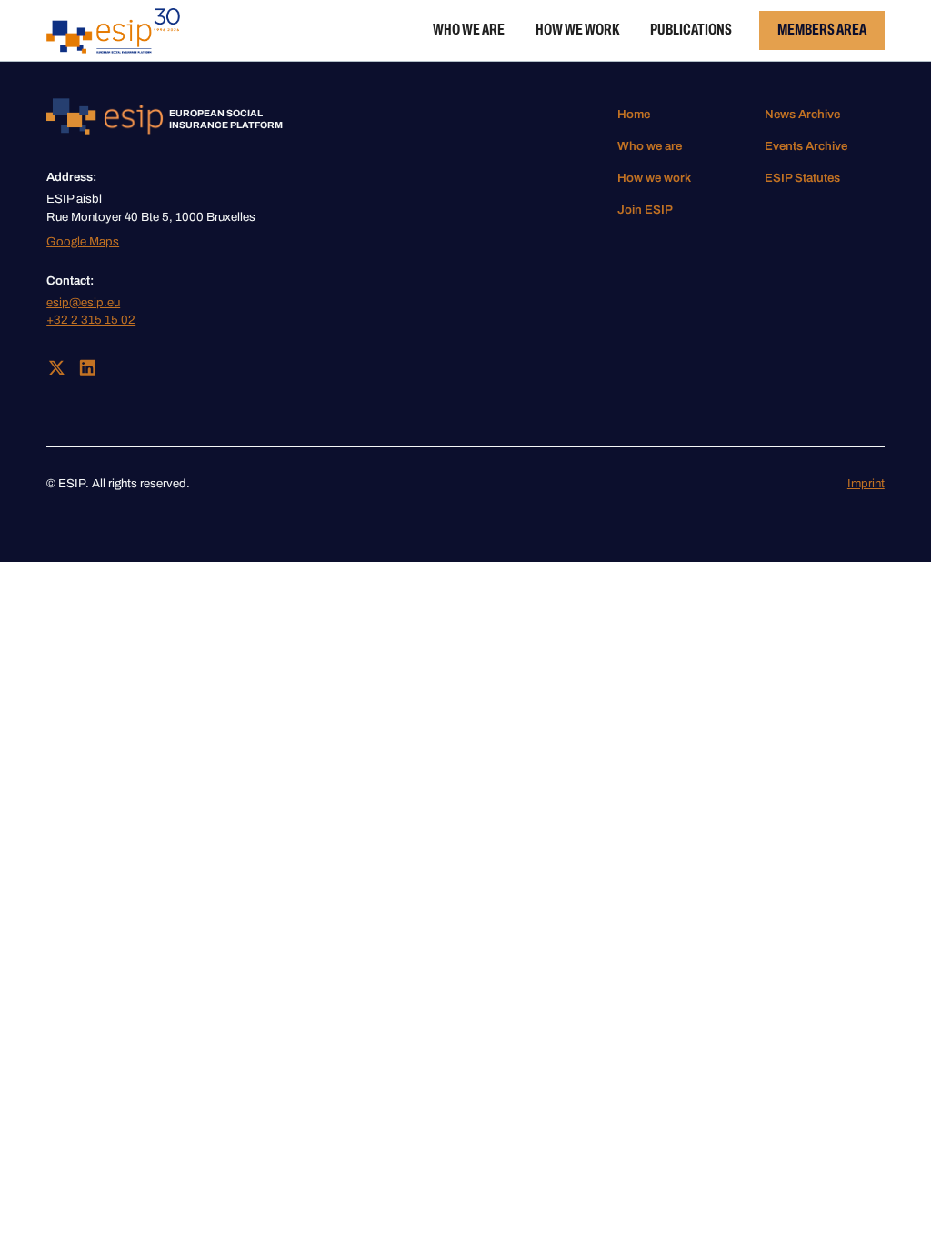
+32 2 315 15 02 (90, 319)
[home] (113, 31)
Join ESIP (645, 209)
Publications (691, 29)
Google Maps (82, 241)
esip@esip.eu (83, 302)
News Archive (802, 114)
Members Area (821, 29)
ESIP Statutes (802, 178)
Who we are (469, 29)
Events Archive (806, 146)
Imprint (866, 483)
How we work (578, 29)
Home (633, 114)
